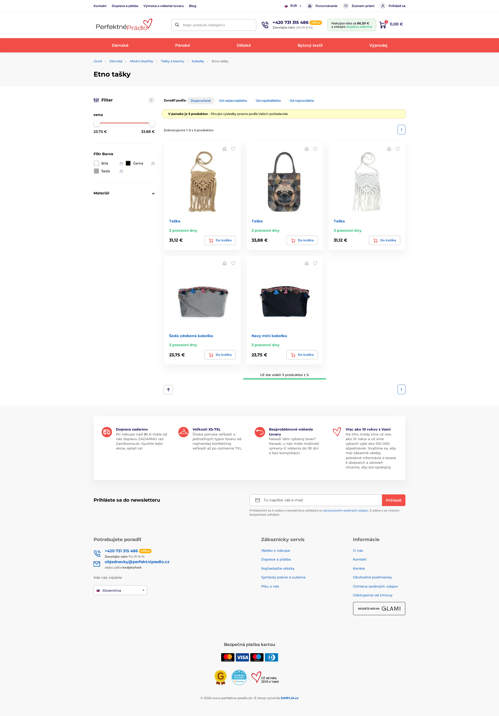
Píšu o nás (270, 586)
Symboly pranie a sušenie (283, 577)
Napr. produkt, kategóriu (204, 25)
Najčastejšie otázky (277, 568)
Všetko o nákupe (275, 550)
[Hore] (168, 389)
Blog (192, 6)
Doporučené (201, 101)
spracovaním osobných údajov (345, 510)
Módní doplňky (141, 61)
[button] (233, 148)
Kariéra (359, 568)
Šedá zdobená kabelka (191, 335)
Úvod (98, 61)
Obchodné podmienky (372, 577)
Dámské (115, 61)
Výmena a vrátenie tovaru (163, 6)
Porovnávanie (326, 6)
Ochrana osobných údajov (375, 586)
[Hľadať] (177, 25)
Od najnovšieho (302, 101)
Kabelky (198, 61)
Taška (174, 221)
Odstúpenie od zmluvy (372, 595)
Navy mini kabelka (269, 335)
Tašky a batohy (172, 61)
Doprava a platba (125, 6)
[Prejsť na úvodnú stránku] (123, 25)
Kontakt (100, 6)
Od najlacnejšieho (233, 101)
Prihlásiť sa (397, 6)
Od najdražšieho (268, 101)
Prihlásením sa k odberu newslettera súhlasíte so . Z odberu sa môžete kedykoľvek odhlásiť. (324, 512)
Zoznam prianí (363, 6)
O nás (358, 550)
